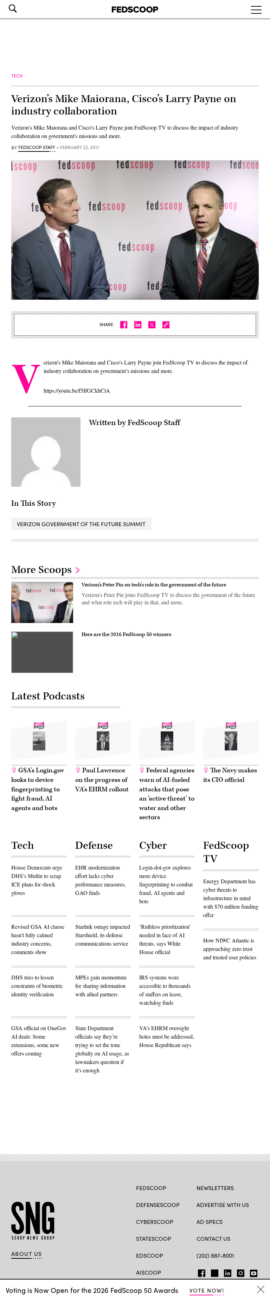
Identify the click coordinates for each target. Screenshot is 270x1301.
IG (239, 1271)
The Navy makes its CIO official (230, 775)
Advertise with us (223, 1204)
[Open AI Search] (22, 8)
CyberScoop (154, 1221)
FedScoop (151, 1187)
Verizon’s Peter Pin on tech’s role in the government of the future (154, 584)
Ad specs (210, 1221)
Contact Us (213, 1238)
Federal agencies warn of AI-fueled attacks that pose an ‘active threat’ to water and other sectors (166, 794)
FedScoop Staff (36, 147)
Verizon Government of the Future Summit (81, 524)
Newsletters (215, 1187)
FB (200, 1271)
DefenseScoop (158, 1204)
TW (214, 1271)
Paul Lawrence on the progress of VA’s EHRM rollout (102, 779)
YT (252, 1271)
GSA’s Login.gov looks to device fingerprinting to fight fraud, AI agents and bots (37, 789)
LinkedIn (228, 1271)
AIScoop (148, 1272)
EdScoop (149, 1255)
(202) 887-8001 (215, 1255)
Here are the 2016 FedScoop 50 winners (126, 634)
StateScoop (153, 1238)
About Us (26, 1253)
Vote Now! (206, 1290)
